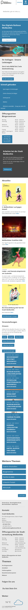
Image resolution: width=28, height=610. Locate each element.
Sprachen (19, 2)
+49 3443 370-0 (6, 524)
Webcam (4, 575)
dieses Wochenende (8, 341)
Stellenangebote (6, 570)
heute (4, 337)
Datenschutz (5, 502)
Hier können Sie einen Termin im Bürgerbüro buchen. (7, 139)
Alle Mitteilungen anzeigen (10, 316)
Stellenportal (6, 97)
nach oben (22, 495)
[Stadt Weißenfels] (14, 521)
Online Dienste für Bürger (10, 93)
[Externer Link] (3, 585)
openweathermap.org (10, 606)
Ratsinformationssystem (9, 573)
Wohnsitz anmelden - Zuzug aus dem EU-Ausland (13, 107)
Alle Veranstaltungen (8, 351)
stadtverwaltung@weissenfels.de (11, 528)
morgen (11, 337)
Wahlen (5, 102)
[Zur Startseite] (6, 2)
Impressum (14, 504)
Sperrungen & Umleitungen (10, 89)
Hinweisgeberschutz (15, 502)
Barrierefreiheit (6, 504)
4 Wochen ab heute (8, 345)
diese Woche (19, 337)
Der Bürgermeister (7, 565)
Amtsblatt (5, 568)
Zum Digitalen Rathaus (9, 40)
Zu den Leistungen (8, 79)
